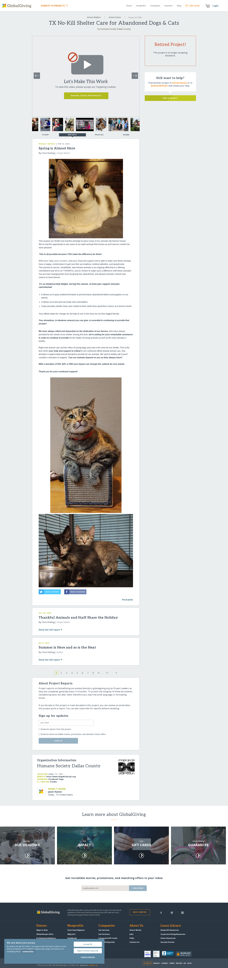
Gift (195, 5)
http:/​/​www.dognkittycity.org (61, 776)
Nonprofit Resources (170, 930)
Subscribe (137, 888)
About (129, 5)
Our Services (103, 930)
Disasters (168, 5)
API (185, 963)
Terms (172, 963)
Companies (155, 5)
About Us (136, 926)
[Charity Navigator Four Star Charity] (148, 954)
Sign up (58, 741)
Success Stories (167, 942)
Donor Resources (168, 938)
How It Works (135, 930)
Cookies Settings (88, 957)
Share (126, 134)
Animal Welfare (93, 17)
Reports (72, 134)
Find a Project (170, 98)
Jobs (131, 934)
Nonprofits (141, 5)
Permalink (127, 599)
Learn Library (171, 926)
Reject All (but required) (87, 950)
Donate (53, 5)
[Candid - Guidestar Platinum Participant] (157, 954)
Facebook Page (56, 779)
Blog (179, 5)
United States (115, 17)
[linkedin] (182, 912)
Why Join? (71, 934)
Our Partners (104, 934)
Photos (99, 134)
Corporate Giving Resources (173, 934)
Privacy (156, 963)
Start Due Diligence (76, 930)
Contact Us (134, 942)
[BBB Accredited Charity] (169, 954)
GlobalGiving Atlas (106, 942)
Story (45, 134)
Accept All (88, 944)
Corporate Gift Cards (107, 938)
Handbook (72, 938)
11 (107, 673)
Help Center (139, 912)
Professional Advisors (46, 938)
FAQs (132, 938)
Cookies (164, 963)
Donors (41, 926)
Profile (53, 782)
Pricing (179, 963)
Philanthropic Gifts (44, 934)
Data (189, 963)
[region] (54, 951)
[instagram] (172, 912)
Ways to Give (42, 930)
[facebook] (161, 912)
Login (216, 5)
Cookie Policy (28, 951)
